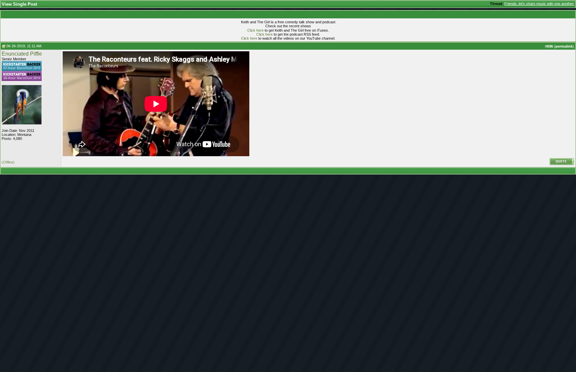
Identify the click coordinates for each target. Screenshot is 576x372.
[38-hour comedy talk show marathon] (22, 80)
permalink (564, 46)
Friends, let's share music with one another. (539, 4)
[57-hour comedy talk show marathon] (22, 70)
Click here (255, 30)
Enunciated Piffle (22, 54)
